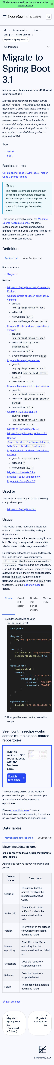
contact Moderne (19, 810)
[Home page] (5, 30)
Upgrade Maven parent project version (28, 386)
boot (9, 155)
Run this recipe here (14, 778)
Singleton (12, 274)
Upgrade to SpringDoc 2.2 (21, 481)
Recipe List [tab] (11, 258)
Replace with (28, 442)
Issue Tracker (40, 172)
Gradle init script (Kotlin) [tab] (34, 604)
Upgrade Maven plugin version (23, 360)
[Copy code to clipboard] (47, 636)
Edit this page (13, 1001)
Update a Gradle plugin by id (22, 411)
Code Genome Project (14, 176)
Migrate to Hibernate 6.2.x (21, 472)
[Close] (52, 4)
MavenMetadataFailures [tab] (19, 837)
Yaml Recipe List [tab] (32, 258)
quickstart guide (32, 584)
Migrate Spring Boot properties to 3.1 (27, 433)
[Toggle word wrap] (42, 636)
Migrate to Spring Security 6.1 (23, 428)
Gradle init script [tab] (21, 602)
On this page (11, 46)
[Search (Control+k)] (49, 17)
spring (10, 151)
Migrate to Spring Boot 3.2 (21, 509)
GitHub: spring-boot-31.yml (17, 172)
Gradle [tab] (9, 598)
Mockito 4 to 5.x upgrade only (23, 476)
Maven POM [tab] (47, 600)
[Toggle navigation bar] (4, 17)
